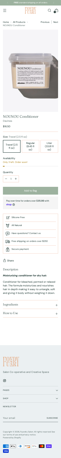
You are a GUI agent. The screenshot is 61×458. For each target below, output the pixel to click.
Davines (7, 121)
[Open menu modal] (4, 10)
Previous (45, 22)
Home (6, 22)
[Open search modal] (49, 10)
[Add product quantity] (6, 179)
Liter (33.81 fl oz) (49, 146)
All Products (19, 22)
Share (10, 260)
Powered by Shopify (12, 437)
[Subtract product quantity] (16, 179)
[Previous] (7, 3)
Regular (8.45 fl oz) (30, 146)
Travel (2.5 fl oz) (12, 146)
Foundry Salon (26, 431)
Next (55, 22)
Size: (15, 136)
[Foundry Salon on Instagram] (5, 381)
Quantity (8, 172)
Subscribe (52, 418)
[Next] (53, 3)
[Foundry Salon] (30, 10)
